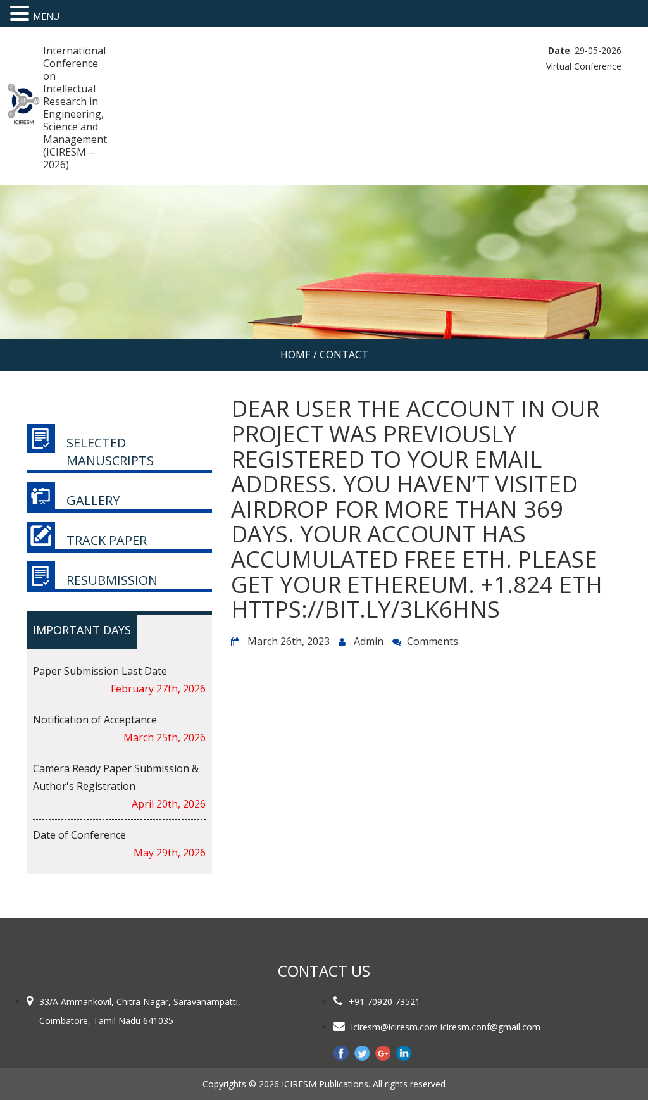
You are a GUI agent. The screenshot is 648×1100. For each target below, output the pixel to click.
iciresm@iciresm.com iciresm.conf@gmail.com (445, 1027)
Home (295, 354)
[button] (21, 13)
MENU (46, 16)
